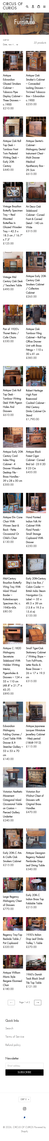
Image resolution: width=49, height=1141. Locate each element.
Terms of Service (14, 1036)
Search (9, 1028)
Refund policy (13, 1045)
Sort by (6, 40)
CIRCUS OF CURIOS (23, 1127)
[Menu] (44, 6)
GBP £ (24, 1099)
